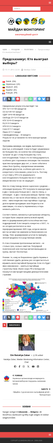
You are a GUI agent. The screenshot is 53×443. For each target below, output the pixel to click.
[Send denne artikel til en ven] (22, 99)
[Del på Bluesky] (43, 99)
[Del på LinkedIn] (13, 99)
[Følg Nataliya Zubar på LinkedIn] (37, 366)
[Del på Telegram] (39, 99)
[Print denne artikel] (26, 99)
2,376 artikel (38, 355)
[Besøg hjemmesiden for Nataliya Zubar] (15, 366)
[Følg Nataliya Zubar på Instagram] (23, 366)
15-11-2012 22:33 (12, 69)
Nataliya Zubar (30, 69)
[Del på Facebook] (5, 99)
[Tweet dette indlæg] (9, 99)
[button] (49, 3)
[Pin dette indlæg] (18, 99)
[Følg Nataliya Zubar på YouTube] (32, 366)
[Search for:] (26, 8)
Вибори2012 (14, 325)
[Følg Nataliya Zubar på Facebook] (18, 366)
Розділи (15, 49)
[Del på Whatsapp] (30, 99)
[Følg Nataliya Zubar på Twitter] (27, 366)
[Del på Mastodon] (35, 99)
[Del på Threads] (48, 99)
